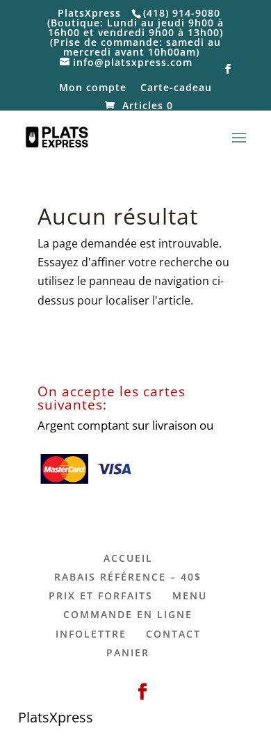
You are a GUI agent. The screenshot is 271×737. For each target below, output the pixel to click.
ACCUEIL (128, 558)
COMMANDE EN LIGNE (127, 614)
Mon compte (92, 88)
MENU (189, 595)
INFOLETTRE (91, 633)
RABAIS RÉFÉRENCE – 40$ (128, 576)
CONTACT (173, 633)
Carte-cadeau (176, 88)
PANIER (127, 652)
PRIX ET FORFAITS (101, 595)
